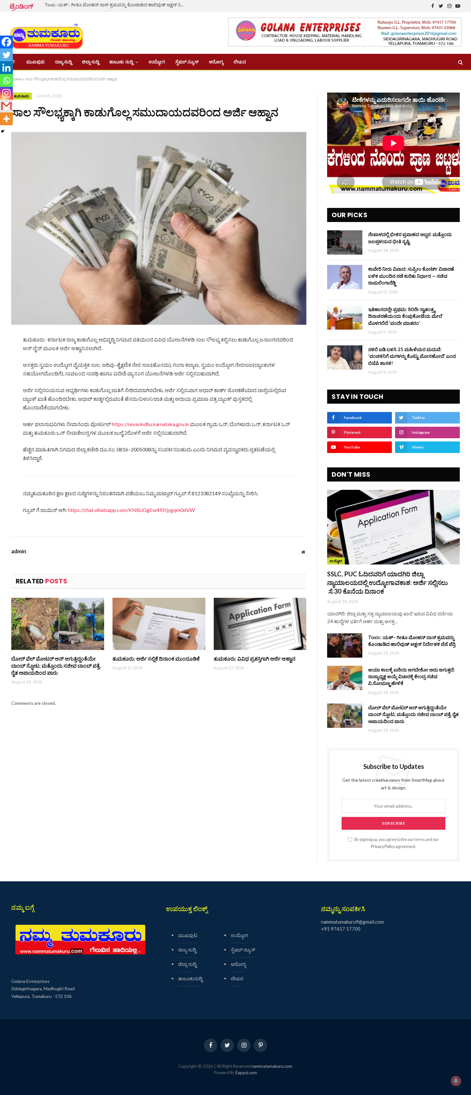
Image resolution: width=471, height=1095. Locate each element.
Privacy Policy (383, 846)
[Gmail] (6, 106)
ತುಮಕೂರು (21, 96)
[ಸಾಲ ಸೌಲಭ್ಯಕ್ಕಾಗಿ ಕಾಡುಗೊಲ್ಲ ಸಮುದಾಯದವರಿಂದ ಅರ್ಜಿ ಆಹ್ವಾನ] (158, 228)
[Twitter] (6, 54)
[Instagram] (6, 93)
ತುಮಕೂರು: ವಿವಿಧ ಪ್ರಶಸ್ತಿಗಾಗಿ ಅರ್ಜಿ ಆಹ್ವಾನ (254, 658)
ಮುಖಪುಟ (35, 62)
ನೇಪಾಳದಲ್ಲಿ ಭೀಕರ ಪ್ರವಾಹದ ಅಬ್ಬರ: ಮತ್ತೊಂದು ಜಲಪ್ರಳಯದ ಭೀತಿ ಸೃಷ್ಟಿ (410, 237)
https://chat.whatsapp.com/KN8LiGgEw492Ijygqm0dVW (131, 510)
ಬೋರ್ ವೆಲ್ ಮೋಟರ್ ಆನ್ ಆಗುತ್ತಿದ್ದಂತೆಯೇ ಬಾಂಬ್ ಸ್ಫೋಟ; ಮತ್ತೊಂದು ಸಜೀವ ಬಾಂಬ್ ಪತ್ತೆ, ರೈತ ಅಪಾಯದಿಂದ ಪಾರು (56, 665)
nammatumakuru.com (272, 1066)
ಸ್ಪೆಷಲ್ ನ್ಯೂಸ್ (187, 62)
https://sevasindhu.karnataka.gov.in (150, 424)
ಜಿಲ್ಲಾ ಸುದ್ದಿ (90, 62)
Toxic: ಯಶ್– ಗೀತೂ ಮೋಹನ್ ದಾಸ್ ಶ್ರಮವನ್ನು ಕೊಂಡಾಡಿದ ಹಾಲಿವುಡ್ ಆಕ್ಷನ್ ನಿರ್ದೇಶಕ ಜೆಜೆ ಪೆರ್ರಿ (117, 4)
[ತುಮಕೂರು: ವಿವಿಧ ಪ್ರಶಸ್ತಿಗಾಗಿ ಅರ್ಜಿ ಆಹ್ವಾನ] (260, 624)
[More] (6, 118)
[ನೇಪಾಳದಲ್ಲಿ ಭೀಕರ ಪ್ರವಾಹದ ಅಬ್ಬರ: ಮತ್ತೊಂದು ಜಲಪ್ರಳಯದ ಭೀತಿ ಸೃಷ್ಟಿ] (344, 242)
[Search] (460, 62)
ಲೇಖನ (240, 62)
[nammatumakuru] (47, 33)
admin (18, 551)
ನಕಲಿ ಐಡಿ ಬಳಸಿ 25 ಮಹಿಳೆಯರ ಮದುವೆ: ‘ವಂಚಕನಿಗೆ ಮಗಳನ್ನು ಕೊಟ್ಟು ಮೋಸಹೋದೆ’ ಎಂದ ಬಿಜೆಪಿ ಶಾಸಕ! (412, 356)
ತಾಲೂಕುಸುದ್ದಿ (190, 978)
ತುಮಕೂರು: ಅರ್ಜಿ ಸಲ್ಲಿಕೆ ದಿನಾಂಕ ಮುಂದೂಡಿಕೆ (156, 658)
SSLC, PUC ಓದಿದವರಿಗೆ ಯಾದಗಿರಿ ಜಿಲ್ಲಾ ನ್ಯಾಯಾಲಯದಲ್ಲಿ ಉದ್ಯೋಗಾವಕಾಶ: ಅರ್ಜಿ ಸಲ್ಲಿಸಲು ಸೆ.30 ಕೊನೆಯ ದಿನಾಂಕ (387, 582)
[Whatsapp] (6, 80)
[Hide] (2, 131)
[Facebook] (6, 42)
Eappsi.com (246, 1072)
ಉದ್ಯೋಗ (157, 62)
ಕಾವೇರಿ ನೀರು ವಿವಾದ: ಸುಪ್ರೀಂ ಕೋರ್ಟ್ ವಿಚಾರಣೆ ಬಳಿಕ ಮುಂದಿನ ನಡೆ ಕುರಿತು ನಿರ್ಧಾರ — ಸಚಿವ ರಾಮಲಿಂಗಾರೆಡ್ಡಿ (411, 275)
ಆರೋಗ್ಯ (216, 62)
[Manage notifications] (456, 1081)
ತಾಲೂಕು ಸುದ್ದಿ (121, 62)
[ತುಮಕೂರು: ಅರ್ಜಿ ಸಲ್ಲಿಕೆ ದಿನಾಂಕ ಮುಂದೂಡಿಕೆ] (158, 624)
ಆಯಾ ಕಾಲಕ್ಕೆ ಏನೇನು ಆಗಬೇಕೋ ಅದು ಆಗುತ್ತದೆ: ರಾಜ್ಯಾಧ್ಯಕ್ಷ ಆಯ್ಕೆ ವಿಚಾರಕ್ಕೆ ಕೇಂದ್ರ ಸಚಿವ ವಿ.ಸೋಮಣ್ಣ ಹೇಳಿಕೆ (411, 676)
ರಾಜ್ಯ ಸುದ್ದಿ (63, 62)
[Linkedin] (6, 67)
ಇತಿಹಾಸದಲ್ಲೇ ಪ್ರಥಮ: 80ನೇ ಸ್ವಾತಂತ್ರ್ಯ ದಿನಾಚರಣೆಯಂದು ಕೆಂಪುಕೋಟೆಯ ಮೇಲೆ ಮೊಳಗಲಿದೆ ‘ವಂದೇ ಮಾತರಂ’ (405, 316)
